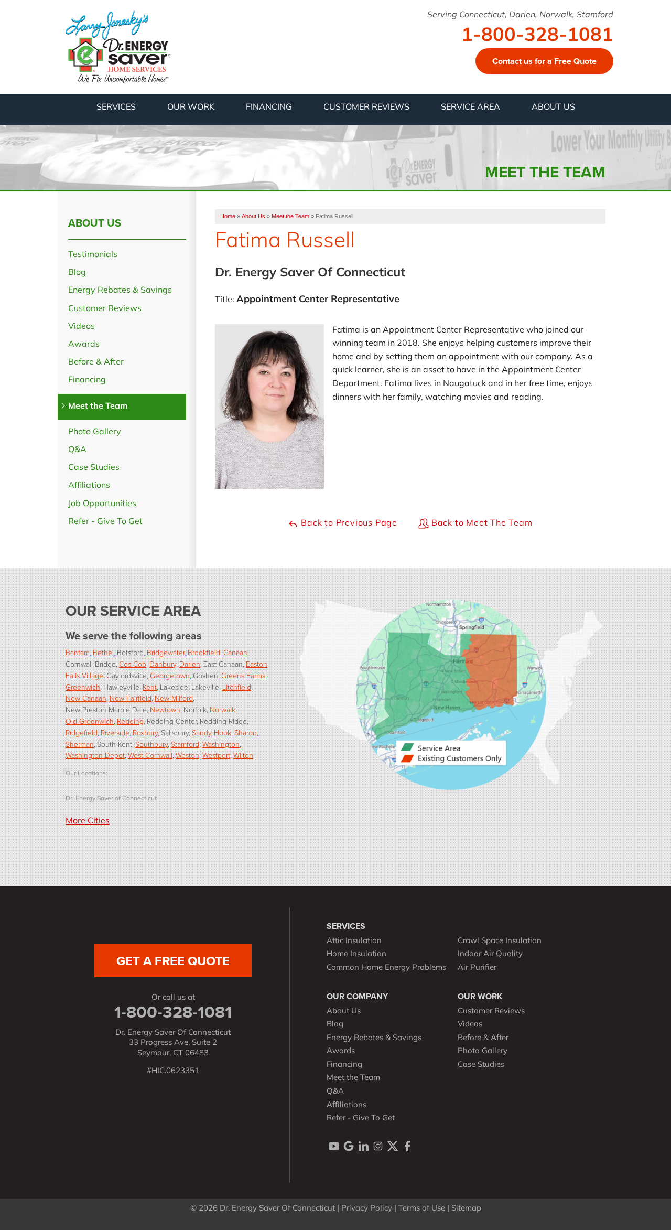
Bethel (103, 652)
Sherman (80, 744)
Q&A (77, 450)
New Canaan (86, 698)
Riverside (115, 732)
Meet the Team (97, 406)
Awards (84, 344)
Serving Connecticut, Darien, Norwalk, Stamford (520, 15)
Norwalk (222, 709)
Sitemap (466, 1209)
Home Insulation (356, 954)
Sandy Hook (211, 732)
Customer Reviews (105, 309)
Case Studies (94, 468)
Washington (221, 744)
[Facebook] (407, 1146)
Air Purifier (477, 968)
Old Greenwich (90, 721)
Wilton (243, 755)
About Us (94, 223)
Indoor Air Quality (490, 954)
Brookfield (204, 652)
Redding (130, 721)
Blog (77, 273)
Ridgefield (82, 732)
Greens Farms (243, 675)
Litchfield (236, 687)
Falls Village (84, 675)
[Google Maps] (348, 1146)
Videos (81, 327)
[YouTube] (334, 1146)
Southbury (151, 744)
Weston (187, 755)
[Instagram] (378, 1146)
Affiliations (89, 486)
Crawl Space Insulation (500, 941)
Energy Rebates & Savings (120, 290)
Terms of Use (421, 1209)
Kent (150, 687)
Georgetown (170, 675)
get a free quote (173, 960)
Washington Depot (95, 755)
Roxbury (145, 732)
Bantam (78, 652)
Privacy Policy (366, 1209)
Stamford (185, 744)
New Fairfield (130, 698)
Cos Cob (132, 664)
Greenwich (83, 687)
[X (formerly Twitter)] (392, 1146)
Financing (87, 380)
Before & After (96, 362)
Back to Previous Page (347, 523)
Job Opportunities (102, 504)
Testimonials (92, 255)
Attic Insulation (354, 941)
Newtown (165, 709)
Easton (256, 664)
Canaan (235, 652)
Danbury (162, 664)
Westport (216, 755)
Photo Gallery (94, 432)
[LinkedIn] (363, 1146)
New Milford (174, 698)
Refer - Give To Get (105, 522)
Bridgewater (166, 652)
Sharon (245, 732)
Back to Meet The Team (481, 523)
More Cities (88, 821)
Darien (189, 664)
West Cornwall (150, 755)
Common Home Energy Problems (386, 968)
